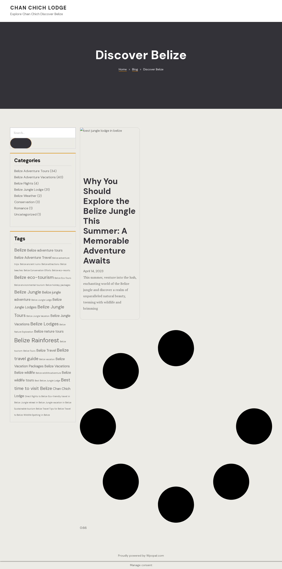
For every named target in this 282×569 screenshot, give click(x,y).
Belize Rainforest (36, 340)
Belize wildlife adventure (48, 372)
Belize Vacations (57, 366)
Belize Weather (25, 196)
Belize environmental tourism (29, 285)
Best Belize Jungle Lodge (47, 380)
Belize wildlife (24, 372)
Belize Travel (46, 350)
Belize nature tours (49, 331)
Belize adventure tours (45, 250)
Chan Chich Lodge (38, 8)
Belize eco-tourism (34, 277)
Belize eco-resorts (61, 270)
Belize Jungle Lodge (29, 189)
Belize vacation (47, 359)
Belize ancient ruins (30, 264)
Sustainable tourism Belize (28, 408)
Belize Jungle (27, 292)
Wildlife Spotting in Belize (37, 414)
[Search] (21, 143)
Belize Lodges (44, 324)
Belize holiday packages (58, 285)
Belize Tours (29, 350)
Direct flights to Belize (36, 396)
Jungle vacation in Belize (58, 402)
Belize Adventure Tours (31, 171)
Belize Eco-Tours (63, 278)
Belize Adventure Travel (32, 257)
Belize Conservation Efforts (37, 270)
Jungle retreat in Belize (33, 402)
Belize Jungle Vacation (38, 316)
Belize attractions (50, 264)
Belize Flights (23, 183)
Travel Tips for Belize (53, 408)
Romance (21, 208)
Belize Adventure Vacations (35, 177)
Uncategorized (25, 214)
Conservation (24, 202)
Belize (20, 250)
